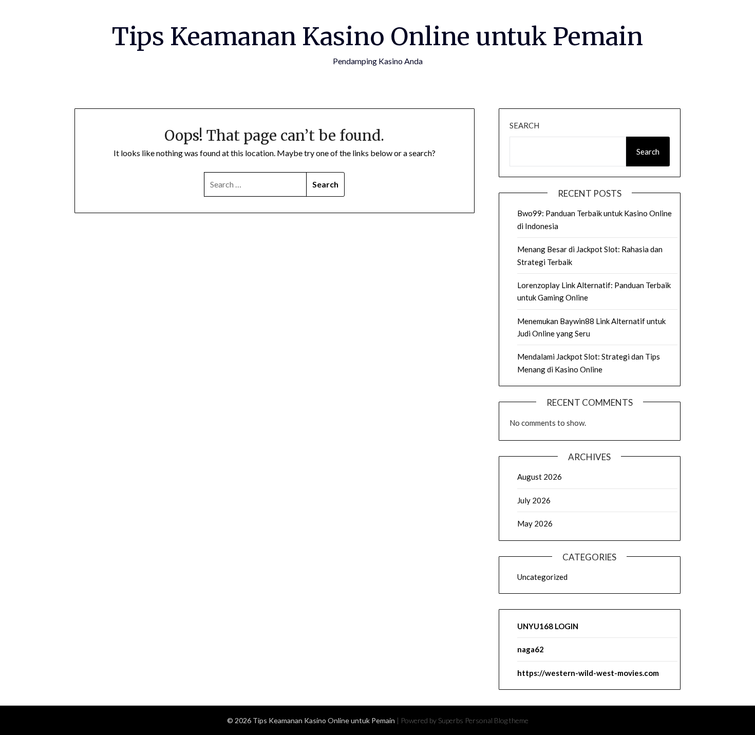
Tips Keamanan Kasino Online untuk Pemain (377, 36)
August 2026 (539, 476)
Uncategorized (542, 576)
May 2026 (535, 523)
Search (524, 125)
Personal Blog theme (496, 720)
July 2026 (534, 500)
